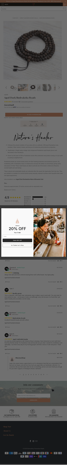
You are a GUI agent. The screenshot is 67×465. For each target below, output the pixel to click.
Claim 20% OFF (17, 240)
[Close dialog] (64, 210)
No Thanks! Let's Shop (17, 245)
